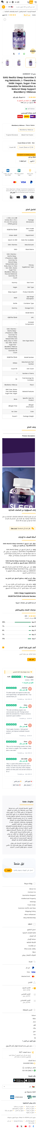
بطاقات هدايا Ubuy (30, 949)
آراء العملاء (33, 936)
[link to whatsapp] (24, 54)
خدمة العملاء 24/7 (25, 1052)
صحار (34, 1022)
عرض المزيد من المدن (29, 1041)
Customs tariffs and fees (27, 908)
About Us (32, 889)
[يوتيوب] (26, 1126)
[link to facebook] (19, 54)
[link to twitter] (14, 54)
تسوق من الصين (19, 1110)
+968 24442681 (28, 1063)
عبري (34, 1031)
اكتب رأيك (31, 660)
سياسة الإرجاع (32, 939)
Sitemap (33, 902)
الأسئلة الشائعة (31, 942)
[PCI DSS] (31, 1097)
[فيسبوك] (34, 1126)
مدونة (34, 952)
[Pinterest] (18, 1126)
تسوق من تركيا (9, 1110)
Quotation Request (29, 895)
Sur (34, 1035)
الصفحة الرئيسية (31, 11)
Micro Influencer (30, 915)
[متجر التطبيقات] (30, 1081)
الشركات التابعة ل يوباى (29, 955)
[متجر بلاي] (18, 1081)
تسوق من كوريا (30, 1110)
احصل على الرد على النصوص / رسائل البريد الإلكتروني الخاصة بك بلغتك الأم (20, 1056)
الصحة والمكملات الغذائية (11, 11)
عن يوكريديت (32, 946)
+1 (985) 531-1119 (27, 1071)
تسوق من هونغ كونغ (18, 1108)
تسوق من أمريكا (30, 1106)
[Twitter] (22, 1126)
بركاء (34, 1028)
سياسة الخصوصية (18, 1121)
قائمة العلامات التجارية (29, 933)
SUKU (34, 15)
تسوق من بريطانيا (18, 1106)
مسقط (34, 1015)
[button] (16, 2)
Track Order (31, 905)
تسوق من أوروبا (30, 1112)
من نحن (9, 1121)
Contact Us (32, 892)
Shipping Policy (30, 911)
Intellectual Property (28, 899)
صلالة (34, 1019)
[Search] (3, 7)
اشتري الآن (12, 192)
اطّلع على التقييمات (28, 683)
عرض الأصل (27, 15)
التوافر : (33, 101)
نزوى (34, 1025)
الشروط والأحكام (30, 1121)
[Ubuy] (30, 2)
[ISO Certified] (17, 1097)
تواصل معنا (31, 1123)
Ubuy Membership (29, 918)
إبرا (35, 1038)
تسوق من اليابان (30, 1108)
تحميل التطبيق (31, 930)
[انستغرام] (30, 1126)
